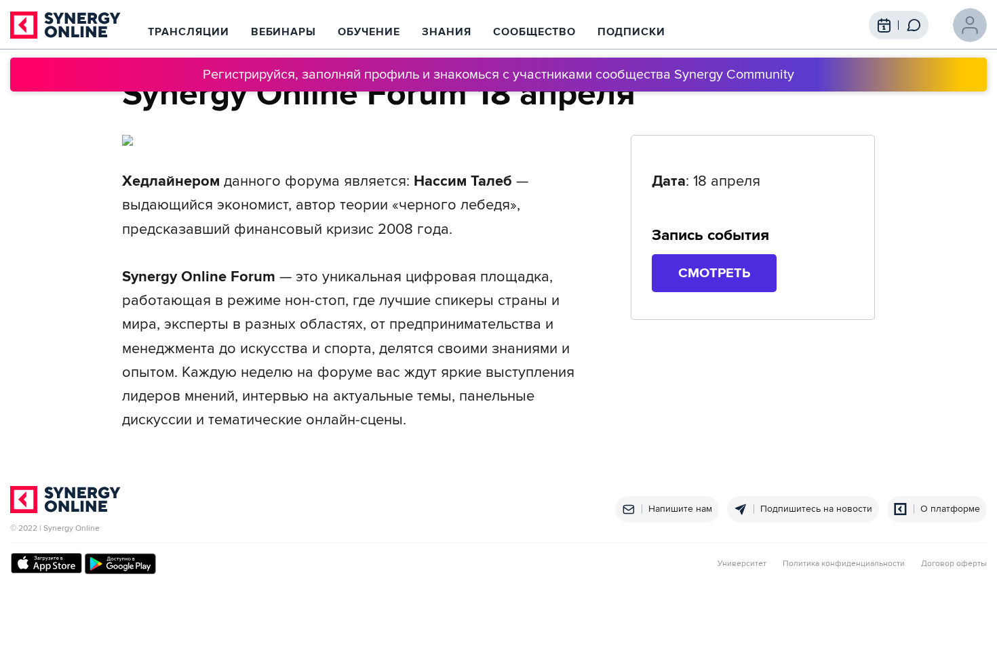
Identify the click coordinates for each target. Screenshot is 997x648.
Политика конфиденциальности (844, 564)
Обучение (369, 32)
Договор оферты (954, 564)
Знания (446, 32)
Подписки (631, 32)
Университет (742, 564)
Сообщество (534, 32)
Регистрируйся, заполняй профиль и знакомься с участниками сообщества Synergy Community (498, 74)
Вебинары (284, 32)
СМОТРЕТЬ (714, 273)
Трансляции (188, 32)
